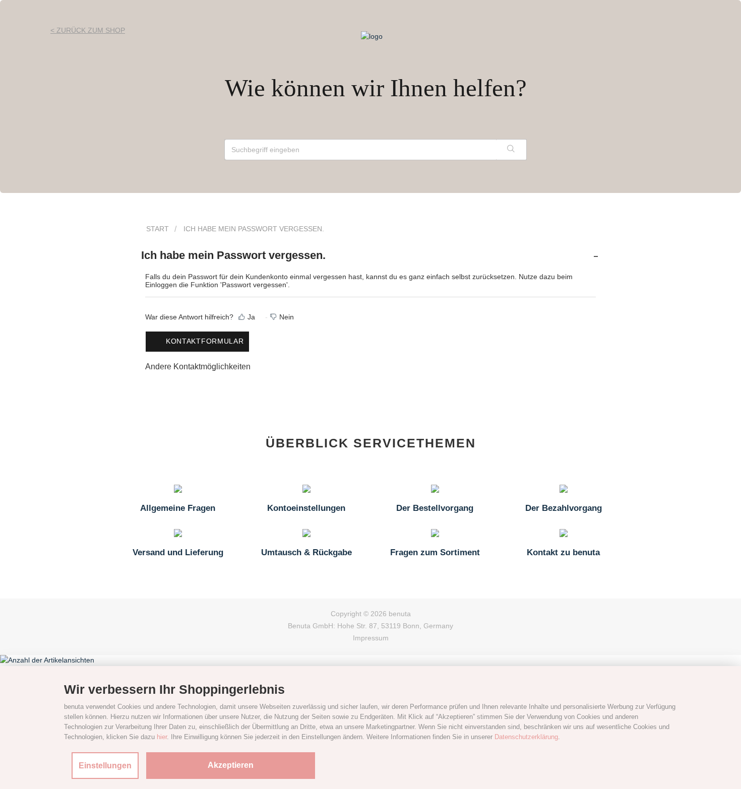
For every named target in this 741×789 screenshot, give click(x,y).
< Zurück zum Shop (87, 30)
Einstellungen (105, 765)
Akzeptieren (231, 765)
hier (162, 737)
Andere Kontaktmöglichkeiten (198, 366)
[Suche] (511, 150)
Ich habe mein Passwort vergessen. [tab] (233, 255)
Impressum (371, 638)
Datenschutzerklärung (526, 737)
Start (157, 229)
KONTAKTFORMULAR (205, 341)
